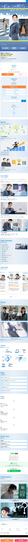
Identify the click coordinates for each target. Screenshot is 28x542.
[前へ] (8, 277)
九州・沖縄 (16, 94)
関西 (15, 92)
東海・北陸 (4, 92)
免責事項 (10, 530)
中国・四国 (4, 94)
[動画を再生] (14, 313)
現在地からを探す (14, 86)
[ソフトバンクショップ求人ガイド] (4, 1)
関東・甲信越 (16, 89)
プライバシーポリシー (18, 530)
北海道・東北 (4, 89)
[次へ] (20, 277)
